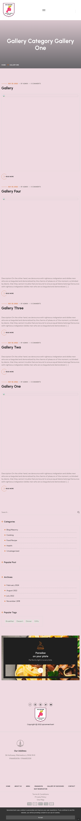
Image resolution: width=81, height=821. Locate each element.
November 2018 (13, 601)
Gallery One (14, 65)
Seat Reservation (40, 789)
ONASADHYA (38, 786)
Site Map (40, 800)
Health (9, 546)
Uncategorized (13, 551)
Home (3, 65)
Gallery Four (11, 191)
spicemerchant (48, 724)
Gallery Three (12, 308)
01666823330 (26, 758)
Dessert (20, 621)
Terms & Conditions (40, 794)
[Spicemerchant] (9, 10)
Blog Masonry (12, 530)
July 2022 (10, 596)
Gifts (36, 621)
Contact (71, 786)
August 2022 (12, 590)
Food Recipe (12, 540)
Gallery (7, 88)
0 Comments (36, 83)
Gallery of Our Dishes (55, 786)
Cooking (10, 535)
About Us (18, 786)
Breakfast (10, 621)
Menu (28, 786)
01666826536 (14, 758)
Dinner (29, 621)
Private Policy (40, 797)
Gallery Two (11, 347)
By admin (24, 83)
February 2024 (13, 585)
